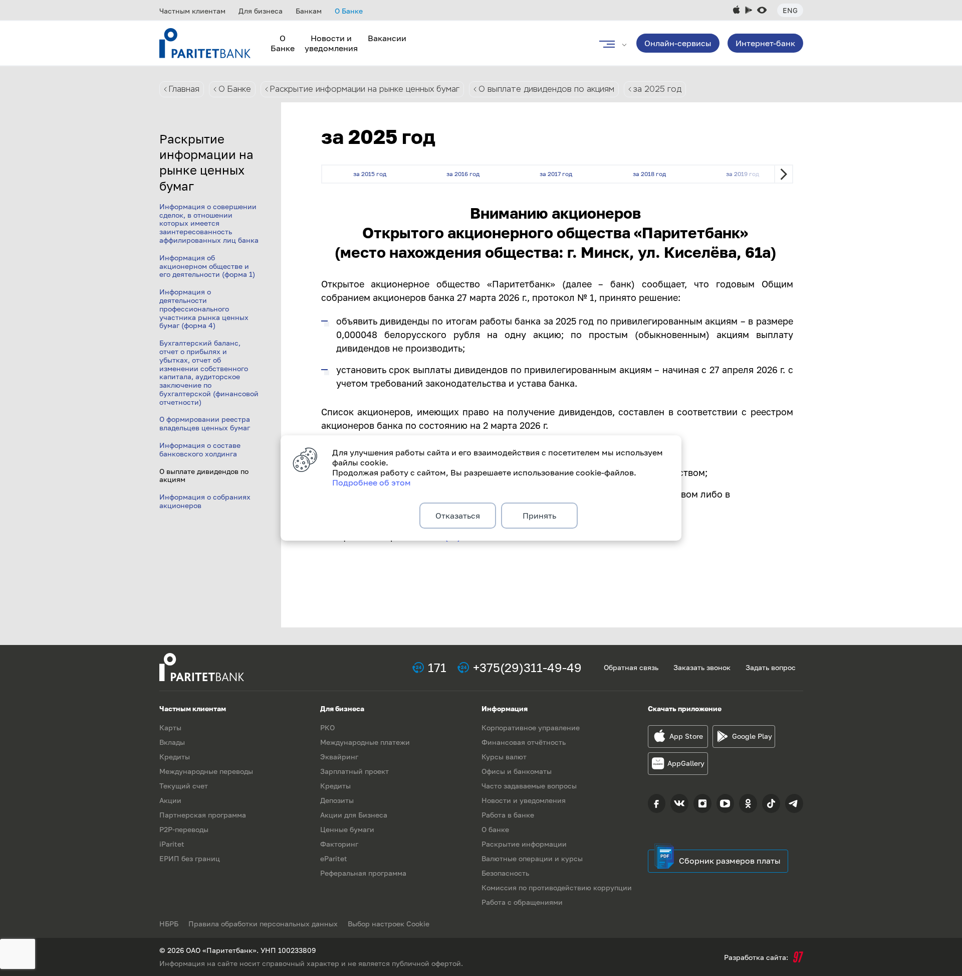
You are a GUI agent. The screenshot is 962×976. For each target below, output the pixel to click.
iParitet (171, 844)
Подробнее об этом (371, 482)
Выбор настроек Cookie (388, 923)
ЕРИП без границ (189, 858)
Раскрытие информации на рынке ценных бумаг (364, 89)
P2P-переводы (183, 829)
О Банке (349, 11)
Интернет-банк (765, 43)
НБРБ (168, 923)
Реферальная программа (363, 873)
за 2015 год (369, 174)
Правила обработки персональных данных (263, 923)
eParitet (333, 858)
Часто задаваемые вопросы (529, 785)
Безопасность (505, 873)
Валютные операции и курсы (532, 858)
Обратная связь (631, 667)
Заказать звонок (702, 667)
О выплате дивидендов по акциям (546, 89)
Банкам (309, 11)
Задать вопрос (771, 667)
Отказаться (457, 516)
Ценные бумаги (347, 829)
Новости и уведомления (331, 43)
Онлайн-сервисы (677, 43)
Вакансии (387, 38)
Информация (505, 708)
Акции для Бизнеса (353, 814)
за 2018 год (649, 174)
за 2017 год (556, 174)
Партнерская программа (202, 814)
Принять (539, 516)
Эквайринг (339, 756)
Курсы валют (504, 756)
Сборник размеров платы (730, 861)
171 (437, 667)
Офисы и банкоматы (517, 771)
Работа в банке (508, 814)
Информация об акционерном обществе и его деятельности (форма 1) (207, 266)
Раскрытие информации (524, 844)
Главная (184, 89)
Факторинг (339, 844)
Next (783, 174)
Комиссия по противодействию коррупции (557, 887)
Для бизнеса (260, 11)
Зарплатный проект (354, 771)
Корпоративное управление (531, 727)
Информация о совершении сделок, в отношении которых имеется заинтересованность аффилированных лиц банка (209, 223)
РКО (327, 727)
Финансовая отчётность (524, 742)
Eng (790, 10)
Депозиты (337, 800)
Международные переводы (206, 771)
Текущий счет (183, 785)
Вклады (172, 742)
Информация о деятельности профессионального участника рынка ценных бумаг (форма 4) (204, 308)
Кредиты (174, 756)
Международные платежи (365, 742)
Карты (170, 727)
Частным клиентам (192, 11)
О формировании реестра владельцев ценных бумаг (204, 423)
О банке (495, 829)
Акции (170, 800)
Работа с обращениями (522, 902)
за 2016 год (462, 174)
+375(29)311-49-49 (527, 667)
